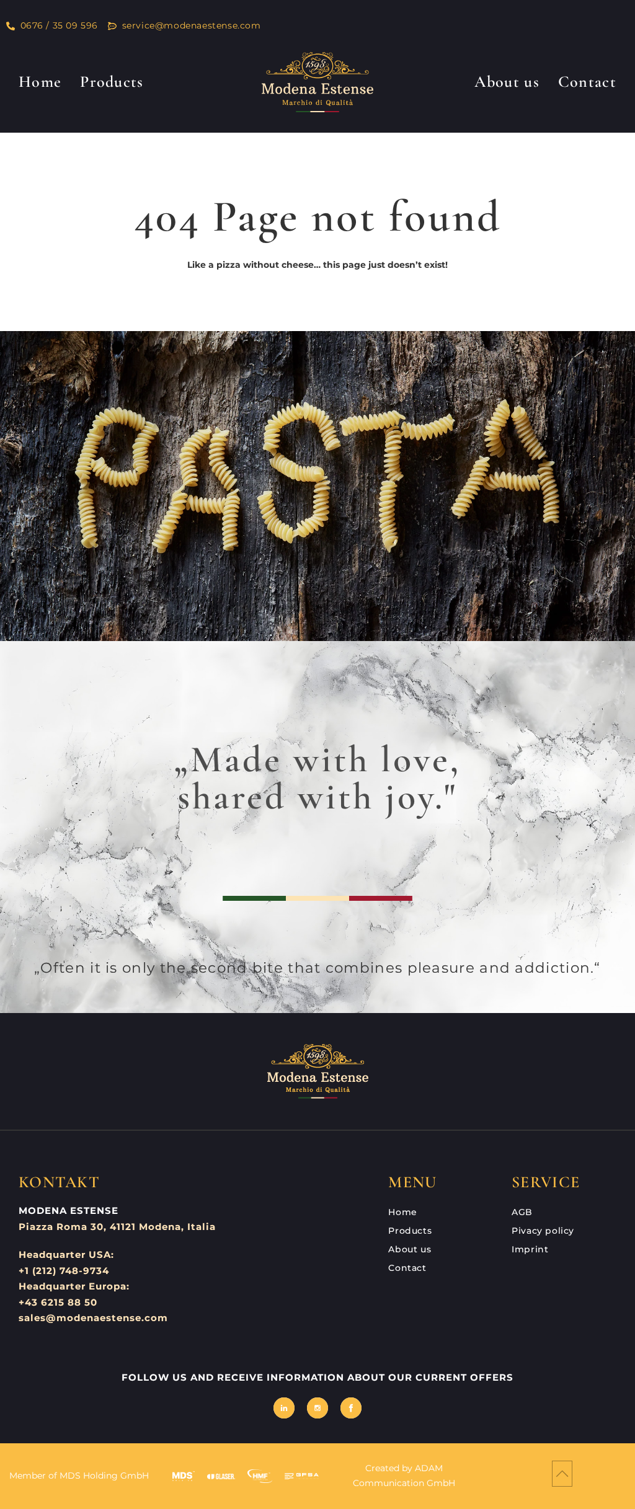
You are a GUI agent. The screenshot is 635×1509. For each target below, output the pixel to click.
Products (111, 81)
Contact (587, 81)
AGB (522, 1212)
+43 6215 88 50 (58, 1302)
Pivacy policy (543, 1230)
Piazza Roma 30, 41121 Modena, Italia (117, 1226)
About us (506, 81)
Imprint (530, 1249)
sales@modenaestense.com (93, 1318)
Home (40, 81)
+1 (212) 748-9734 (64, 1271)
